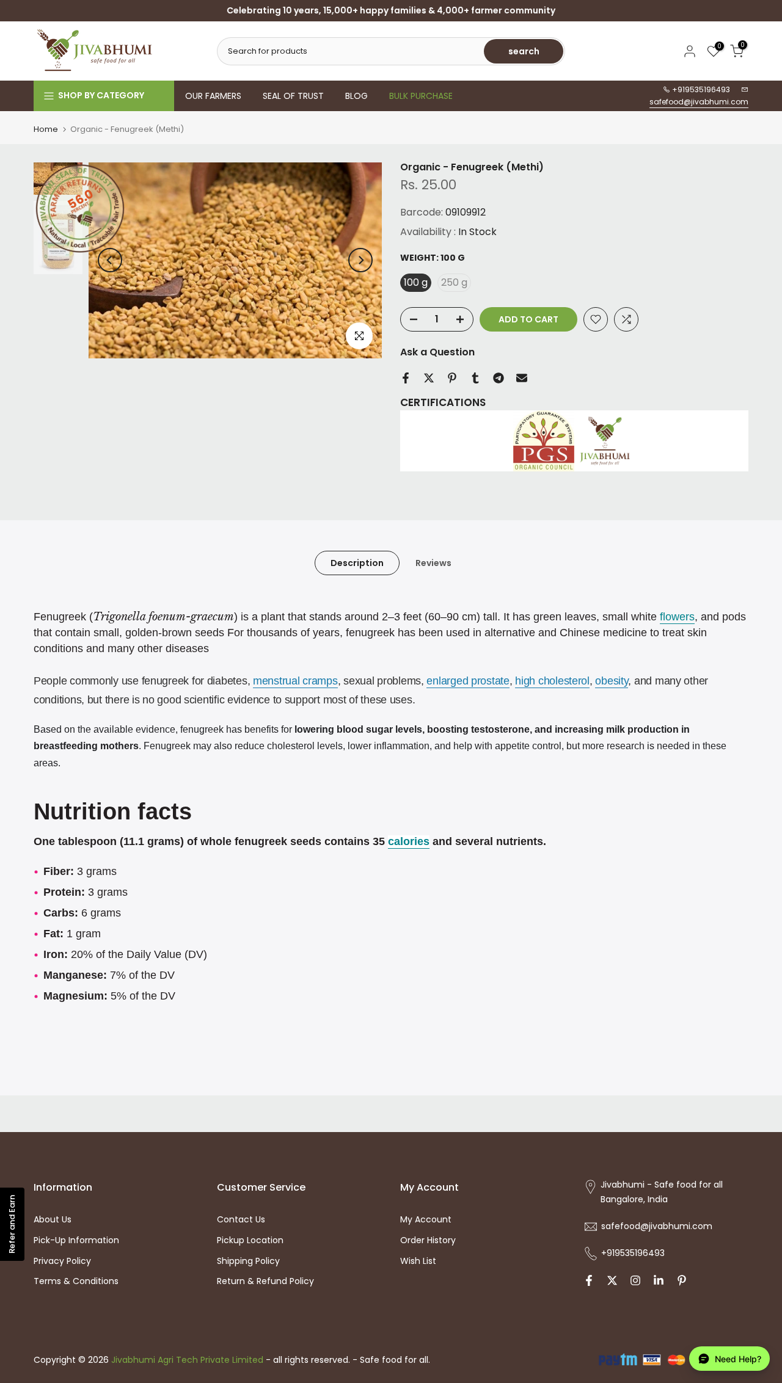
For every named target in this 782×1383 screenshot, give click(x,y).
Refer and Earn (12, 1224)
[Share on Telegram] (498, 377)
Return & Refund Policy (265, 1281)
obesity (611, 681)
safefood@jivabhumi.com (698, 101)
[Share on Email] (521, 377)
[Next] (360, 260)
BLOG (356, 96)
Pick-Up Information (76, 1240)
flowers (677, 617)
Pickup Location (250, 1240)
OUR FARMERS (213, 96)
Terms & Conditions (76, 1281)
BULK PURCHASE (421, 96)
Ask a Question (437, 352)
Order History (428, 1240)
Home (46, 129)
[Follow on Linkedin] (658, 1280)
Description (357, 563)
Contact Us (241, 1219)
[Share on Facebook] (405, 377)
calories (408, 841)
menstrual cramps (295, 681)
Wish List (418, 1261)
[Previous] (110, 260)
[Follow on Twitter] (612, 1280)
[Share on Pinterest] (452, 377)
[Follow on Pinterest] (681, 1280)
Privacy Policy (62, 1261)
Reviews (433, 563)
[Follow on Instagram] (635, 1280)
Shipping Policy (248, 1261)
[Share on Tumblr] (475, 377)
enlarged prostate (467, 681)
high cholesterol (552, 681)
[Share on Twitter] (428, 377)
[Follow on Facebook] (588, 1280)
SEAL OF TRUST (293, 96)
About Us (52, 1219)
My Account (425, 1219)
